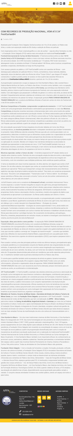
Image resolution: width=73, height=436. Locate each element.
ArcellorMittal (26, 301)
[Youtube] (49, 398)
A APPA (59, 397)
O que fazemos (61, 399)
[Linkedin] (39, 401)
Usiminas (50, 301)
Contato (59, 405)
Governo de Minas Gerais (26, 294)
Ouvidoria (60, 406)
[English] (38, 406)
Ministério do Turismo (9, 294)
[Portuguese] (41, 406)
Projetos (59, 408)
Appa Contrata (61, 403)
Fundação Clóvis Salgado (29, 296)
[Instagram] (44, 398)
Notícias (59, 401)
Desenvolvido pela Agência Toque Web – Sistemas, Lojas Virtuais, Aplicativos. (36, 420)
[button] (36, 9)
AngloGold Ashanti (38, 301)
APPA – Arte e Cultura (57, 299)
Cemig (18, 301)
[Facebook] (39, 398)
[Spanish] (43, 406)
